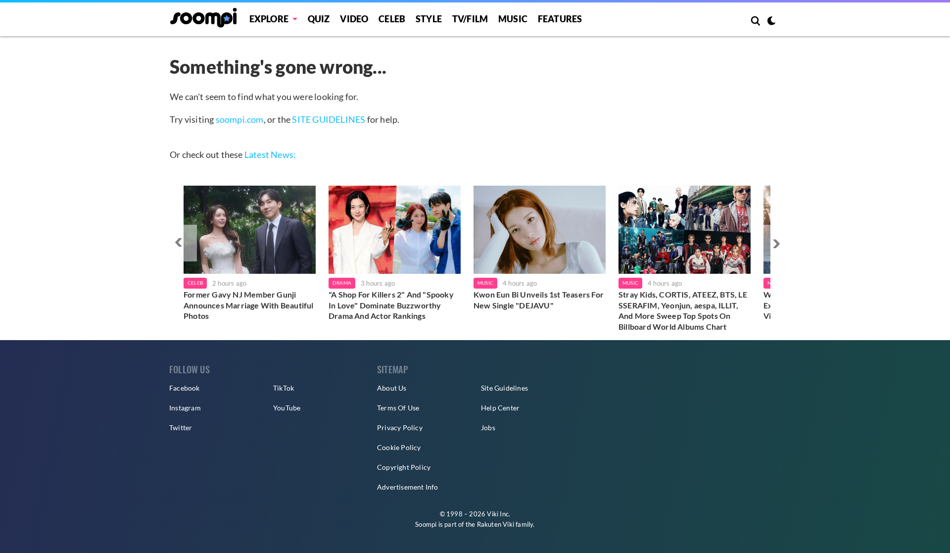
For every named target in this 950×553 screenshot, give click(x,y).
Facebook (184, 388)
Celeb (392, 18)
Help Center (500, 407)
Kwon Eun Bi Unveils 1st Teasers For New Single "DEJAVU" (539, 300)
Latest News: (270, 154)
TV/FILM (470, 18)
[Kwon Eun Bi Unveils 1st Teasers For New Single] (540, 230)
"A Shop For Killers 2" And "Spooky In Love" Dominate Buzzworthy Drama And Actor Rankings (391, 305)
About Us (392, 388)
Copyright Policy (403, 467)
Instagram (185, 407)
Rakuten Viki (495, 524)
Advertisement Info (407, 487)
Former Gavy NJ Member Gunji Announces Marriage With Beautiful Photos (249, 305)
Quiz (319, 18)
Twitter (180, 427)
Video (354, 18)
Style (429, 18)
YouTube (286, 407)
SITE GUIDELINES (328, 119)
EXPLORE (268, 18)
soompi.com (240, 119)
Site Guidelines (504, 388)
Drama (341, 283)
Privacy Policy (400, 427)
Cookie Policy (399, 447)
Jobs (488, 427)
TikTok (283, 388)
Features (560, 18)
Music (512, 18)
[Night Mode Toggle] (771, 21)
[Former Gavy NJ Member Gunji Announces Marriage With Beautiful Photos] (250, 230)
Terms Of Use (398, 407)
